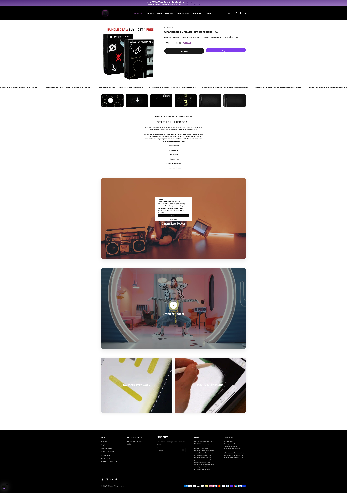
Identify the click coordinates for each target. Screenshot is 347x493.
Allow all (173, 216)
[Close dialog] (190, 227)
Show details (173, 219)
